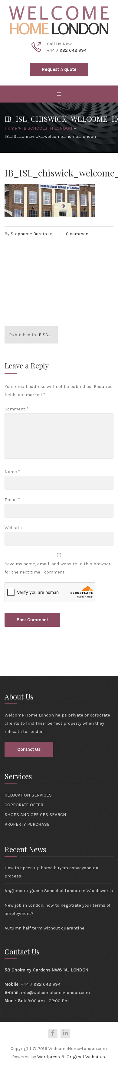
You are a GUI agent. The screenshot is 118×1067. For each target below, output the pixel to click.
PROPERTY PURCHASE (27, 824)
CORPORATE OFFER (24, 804)
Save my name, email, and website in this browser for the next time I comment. (57, 568)
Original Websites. (86, 1056)
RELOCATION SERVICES (28, 795)
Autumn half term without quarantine (44, 928)
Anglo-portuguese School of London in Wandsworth (59, 890)
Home (11, 128)
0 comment (78, 233)
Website (13, 527)
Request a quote (59, 69)
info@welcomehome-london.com (55, 992)
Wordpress (48, 1056)
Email (12, 499)
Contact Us (29, 749)
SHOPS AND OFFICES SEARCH (35, 814)
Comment (16, 409)
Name (12, 471)
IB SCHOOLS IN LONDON (47, 128)
